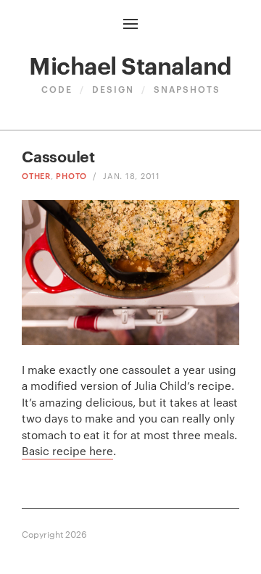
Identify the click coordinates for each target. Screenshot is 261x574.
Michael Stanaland (130, 64)
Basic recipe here (67, 450)
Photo (71, 175)
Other (36, 175)
